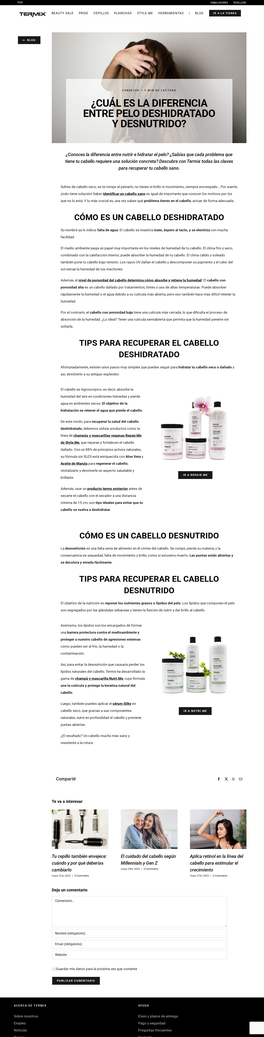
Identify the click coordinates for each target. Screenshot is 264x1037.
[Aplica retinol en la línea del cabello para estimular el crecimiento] (218, 829)
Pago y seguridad (151, 1023)
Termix (193, 161)
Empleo (20, 1023)
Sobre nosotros (26, 1016)
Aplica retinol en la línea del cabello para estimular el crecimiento (216, 863)
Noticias (20, 1030)
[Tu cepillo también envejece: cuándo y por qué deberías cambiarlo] (80, 829)
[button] (55, 843)
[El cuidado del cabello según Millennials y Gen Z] (149, 829)
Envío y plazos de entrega (158, 1016)
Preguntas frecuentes (155, 1030)
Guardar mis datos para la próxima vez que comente (96, 969)
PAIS (20, 2)
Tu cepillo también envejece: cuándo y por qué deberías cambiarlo (79, 863)
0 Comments (81, 875)
